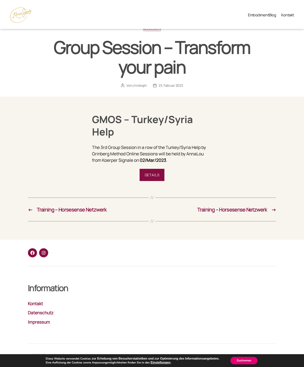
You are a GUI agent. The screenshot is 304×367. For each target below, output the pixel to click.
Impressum (39, 322)
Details (152, 175)
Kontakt (287, 15)
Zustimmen (244, 360)
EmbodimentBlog (262, 15)
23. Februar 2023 (171, 85)
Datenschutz (41, 312)
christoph (140, 85)
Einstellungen (160, 362)
